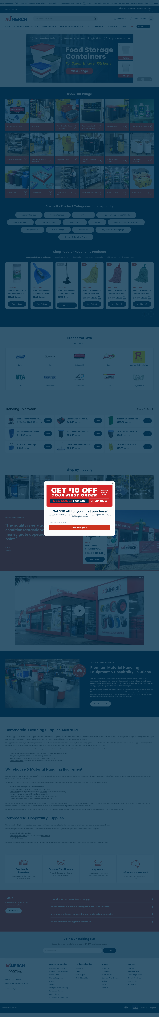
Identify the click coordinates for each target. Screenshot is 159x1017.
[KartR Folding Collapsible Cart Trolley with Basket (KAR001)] (11, 420)
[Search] (94, 18)
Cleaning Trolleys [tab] (61, 257)
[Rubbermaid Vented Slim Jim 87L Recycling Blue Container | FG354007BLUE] (11, 433)
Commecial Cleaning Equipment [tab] (38, 257)
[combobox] (65, 18)
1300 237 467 (16, 979)
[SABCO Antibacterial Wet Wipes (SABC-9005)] (16, 273)
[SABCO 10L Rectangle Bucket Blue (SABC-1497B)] (11, 446)
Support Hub (141, 8)
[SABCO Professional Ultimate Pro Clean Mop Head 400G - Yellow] (92, 273)
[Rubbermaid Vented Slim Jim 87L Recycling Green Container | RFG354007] (111, 420)
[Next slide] (151, 314)
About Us (122, 8)
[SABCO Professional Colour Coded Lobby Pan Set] (66, 273)
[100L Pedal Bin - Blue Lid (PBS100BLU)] (61, 433)
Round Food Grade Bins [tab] (94, 257)
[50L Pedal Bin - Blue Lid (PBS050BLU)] (111, 433)
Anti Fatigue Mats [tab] (126, 257)
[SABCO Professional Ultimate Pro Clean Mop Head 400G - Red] (117, 273)
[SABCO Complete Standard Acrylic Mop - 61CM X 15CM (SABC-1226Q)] (61, 446)
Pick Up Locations (11, 9)
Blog (149, 8)
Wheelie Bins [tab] (77, 257)
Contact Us (131, 8)
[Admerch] (79, 58)
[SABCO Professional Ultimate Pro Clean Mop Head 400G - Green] (142, 273)
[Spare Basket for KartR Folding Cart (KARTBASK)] (61, 420)
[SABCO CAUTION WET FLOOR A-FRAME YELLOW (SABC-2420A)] (111, 446)
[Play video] (79, 610)
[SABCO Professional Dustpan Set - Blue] (42, 273)
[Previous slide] (144, 314)
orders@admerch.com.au (19, 983)
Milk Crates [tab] (111, 257)
